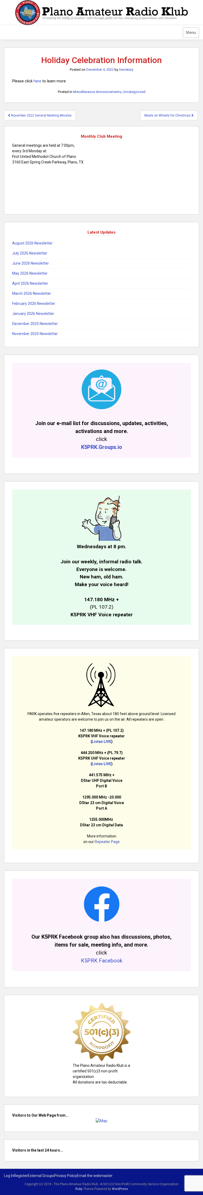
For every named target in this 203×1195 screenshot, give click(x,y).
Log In (9, 1176)
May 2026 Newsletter (30, 273)
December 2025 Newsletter (35, 324)
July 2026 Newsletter (29, 253)
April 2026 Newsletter (30, 283)
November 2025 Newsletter (35, 334)
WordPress (120, 1189)
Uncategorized (134, 92)
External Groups (41, 1176)
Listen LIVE (101, 741)
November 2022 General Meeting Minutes (41, 115)
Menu (191, 32)
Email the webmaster (95, 1176)
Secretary (126, 70)
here (37, 81)
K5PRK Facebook (101, 960)
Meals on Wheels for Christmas (167, 115)
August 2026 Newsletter (32, 243)
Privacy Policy (65, 1176)
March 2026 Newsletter (31, 293)
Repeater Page (107, 842)
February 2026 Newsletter (33, 303)
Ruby (78, 1189)
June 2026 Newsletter (30, 263)
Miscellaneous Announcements (97, 92)
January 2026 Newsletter (33, 313)
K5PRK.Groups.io (101, 447)
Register (21, 1176)
